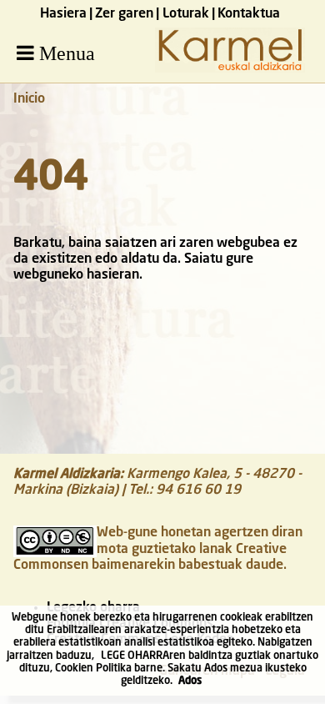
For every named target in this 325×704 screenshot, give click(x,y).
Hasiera (63, 14)
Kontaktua (249, 14)
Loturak (185, 14)
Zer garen (124, 14)
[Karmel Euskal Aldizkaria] (230, 69)
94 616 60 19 (198, 490)
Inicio (29, 99)
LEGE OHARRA (135, 656)
